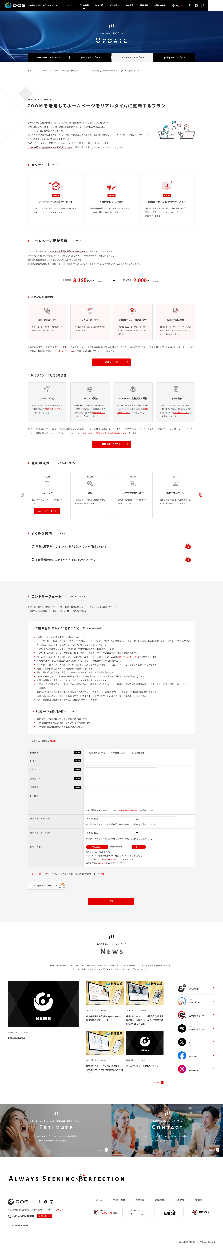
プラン (44, 71)
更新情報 (103, 1010)
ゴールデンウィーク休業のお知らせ (142, 1066)
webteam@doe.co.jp (128, 810)
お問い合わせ (160, 5)
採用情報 (144, 5)
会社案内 (130, 5)
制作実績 (99, 5)
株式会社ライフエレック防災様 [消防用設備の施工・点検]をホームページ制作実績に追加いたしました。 (145, 1020)
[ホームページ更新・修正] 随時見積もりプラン (104, 433)
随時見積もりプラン (54, 409)
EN (181, 5)
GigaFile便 (103, 863)
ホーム (69, 5)
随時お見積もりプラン (129, 657)
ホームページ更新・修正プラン (67, 71)
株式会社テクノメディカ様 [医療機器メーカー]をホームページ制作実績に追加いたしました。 (105, 1069)
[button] (200, 495)
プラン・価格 (84, 5)
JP (177, 5)
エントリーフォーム (47, 510)
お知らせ (25, 1032)
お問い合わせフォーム (62, 351)
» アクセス (58, 1210)
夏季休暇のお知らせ (17, 1038)
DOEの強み (114, 5)
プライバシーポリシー (41, 874)
